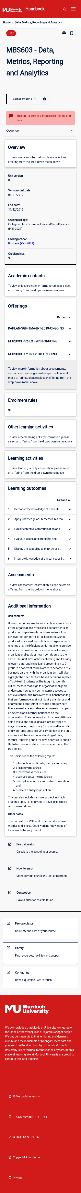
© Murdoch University (26, 1096)
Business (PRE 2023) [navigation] (21, 243)
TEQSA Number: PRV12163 (30, 1116)
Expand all (64, 317)
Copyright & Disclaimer (27, 1157)
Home (7, 22)
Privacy (17, 1177)
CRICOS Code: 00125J (26, 1137)
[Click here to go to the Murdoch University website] (12, 11)
